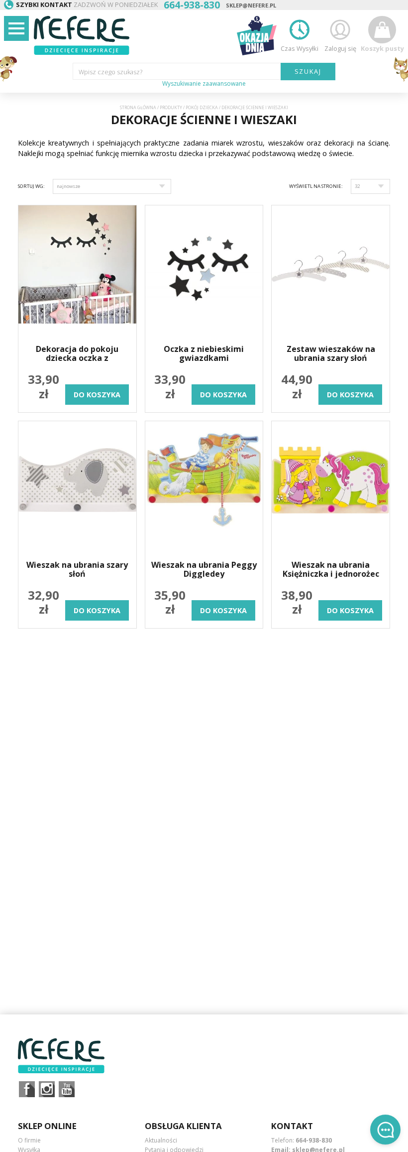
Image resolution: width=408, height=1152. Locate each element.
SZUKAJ (308, 71)
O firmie (29, 1140)
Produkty (171, 108)
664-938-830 (314, 1140)
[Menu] (16, 28)
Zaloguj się (340, 48)
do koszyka (97, 394)
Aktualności (161, 1140)
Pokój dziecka (202, 108)
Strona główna (138, 108)
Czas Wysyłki (299, 48)
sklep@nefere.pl (251, 5)
